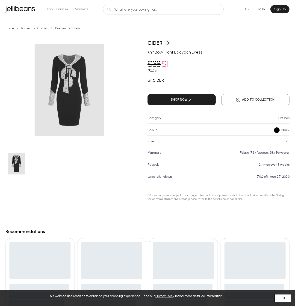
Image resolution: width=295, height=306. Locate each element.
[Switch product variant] (16, 163)
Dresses (60, 28)
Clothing (43, 28)
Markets (81, 9)
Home (10, 28)
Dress (76, 28)
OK (282, 298)
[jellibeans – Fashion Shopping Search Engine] (20, 9)
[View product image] (69, 90)
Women (26, 28)
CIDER (155, 42)
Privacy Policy (164, 296)
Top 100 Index (57, 9)
